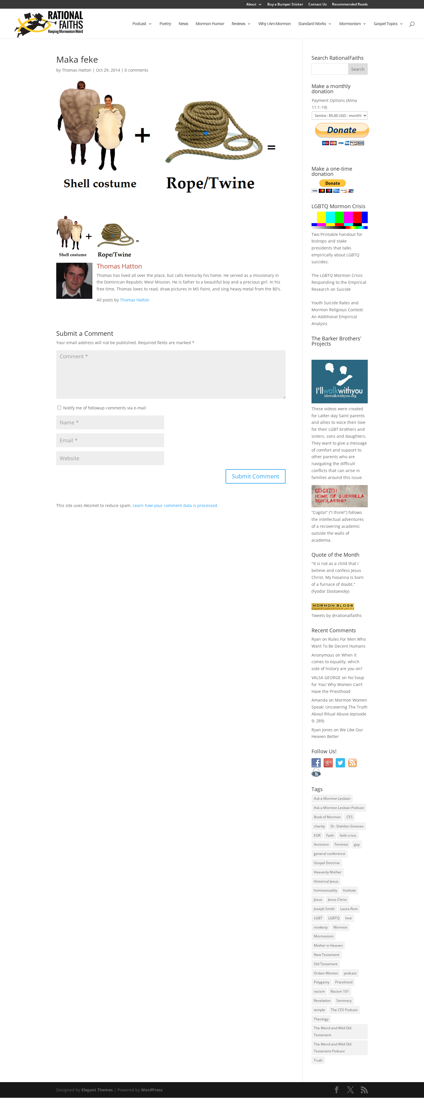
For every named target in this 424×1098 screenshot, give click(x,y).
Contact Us (317, 5)
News (183, 24)
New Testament (326, 954)
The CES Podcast (344, 1009)
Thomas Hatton (76, 70)
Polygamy (321, 982)
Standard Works (312, 24)
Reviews (238, 24)
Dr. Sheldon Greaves (347, 826)
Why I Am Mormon (274, 24)
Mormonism (350, 24)
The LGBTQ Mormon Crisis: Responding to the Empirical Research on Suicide (339, 282)
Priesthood (343, 982)
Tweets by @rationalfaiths (337, 615)
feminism (321, 844)
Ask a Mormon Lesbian (332, 798)
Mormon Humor (210, 24)
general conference (329, 853)
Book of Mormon (327, 816)
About (251, 5)
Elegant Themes (97, 1090)
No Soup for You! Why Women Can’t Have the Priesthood (338, 684)
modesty (321, 927)
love (348, 918)
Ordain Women (326, 973)
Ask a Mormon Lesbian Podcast (339, 807)
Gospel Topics (385, 24)
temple (319, 1009)
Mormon (340, 927)
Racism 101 (340, 991)
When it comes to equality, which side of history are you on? (337, 662)
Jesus (318, 899)
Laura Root (349, 908)
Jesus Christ (337, 899)
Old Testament (325, 963)
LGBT (333, 429)
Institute (349, 890)
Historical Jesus (326, 881)
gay (357, 844)
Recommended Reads (350, 5)
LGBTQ (333, 918)
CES (349, 816)
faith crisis (348, 835)
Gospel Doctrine (327, 862)
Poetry (165, 24)
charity (319, 826)
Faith (330, 835)
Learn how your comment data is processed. (175, 505)
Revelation (322, 1000)
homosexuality (325, 890)
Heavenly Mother (328, 872)
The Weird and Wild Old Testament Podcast (332, 1048)
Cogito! (319, 512)
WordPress (152, 1090)
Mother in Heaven (328, 945)
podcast (350, 973)
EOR (317, 835)
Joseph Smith (324, 908)
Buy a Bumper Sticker (285, 5)
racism (319, 991)
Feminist (341, 844)
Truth (318, 1060)
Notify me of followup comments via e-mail (104, 408)
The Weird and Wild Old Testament (332, 1031)
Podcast (139, 24)
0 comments (136, 70)
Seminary (344, 1000)
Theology (321, 1019)
